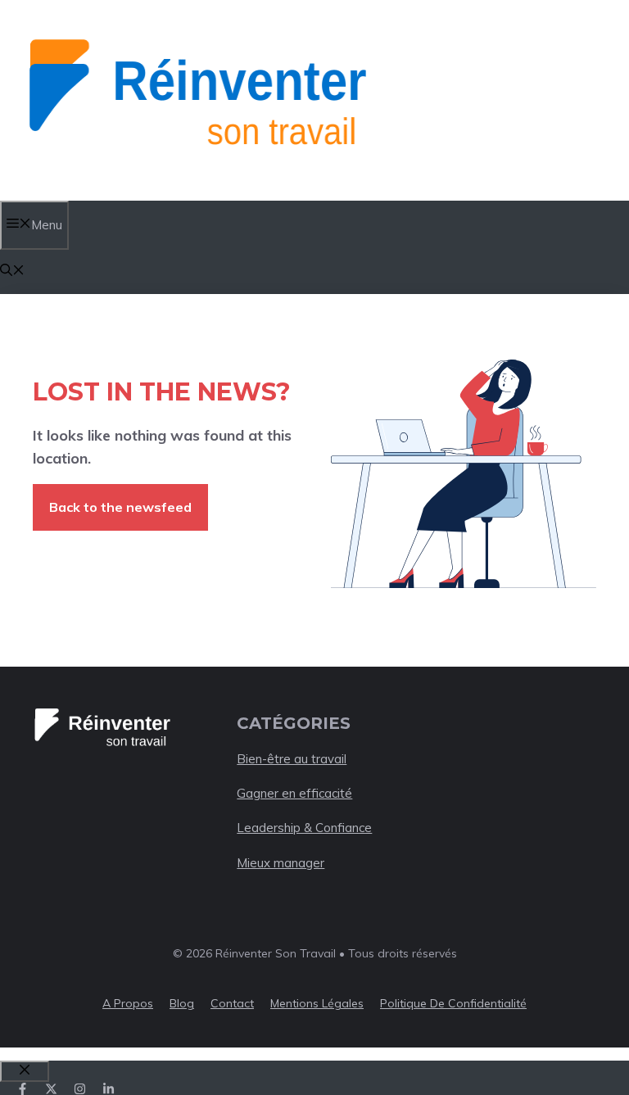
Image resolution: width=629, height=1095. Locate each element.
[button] (12, 271)
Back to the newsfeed (120, 507)
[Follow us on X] (51, 1089)
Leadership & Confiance (304, 827)
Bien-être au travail (291, 759)
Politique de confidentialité (453, 1003)
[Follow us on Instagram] (80, 1089)
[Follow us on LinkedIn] (108, 1089)
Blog (182, 1003)
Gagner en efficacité (294, 793)
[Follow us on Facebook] (22, 1089)
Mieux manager (280, 863)
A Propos (127, 1003)
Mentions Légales (317, 1003)
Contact (232, 1003)
